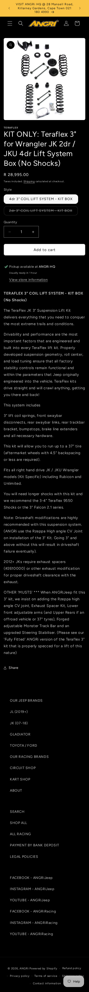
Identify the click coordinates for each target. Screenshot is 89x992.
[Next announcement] (79, 8)
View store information (28, 280)
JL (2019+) (19, 712)
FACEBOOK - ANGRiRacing (33, 911)
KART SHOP (20, 779)
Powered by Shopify (43, 968)
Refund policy (71, 968)
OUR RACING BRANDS (29, 757)
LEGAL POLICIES (24, 857)
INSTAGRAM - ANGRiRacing (34, 923)
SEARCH (17, 812)
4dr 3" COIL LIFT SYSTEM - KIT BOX (41, 199)
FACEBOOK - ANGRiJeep (31, 878)
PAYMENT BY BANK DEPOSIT (34, 845)
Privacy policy (20, 976)
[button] (9, 23)
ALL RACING (20, 834)
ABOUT (16, 790)
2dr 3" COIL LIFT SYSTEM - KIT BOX (43, 212)
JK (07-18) (19, 723)
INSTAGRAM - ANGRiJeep (32, 889)
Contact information (47, 983)
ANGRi (24, 968)
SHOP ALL (18, 823)
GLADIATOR (20, 734)
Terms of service (45, 976)
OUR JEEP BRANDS (26, 700)
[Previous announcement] (9, 8)
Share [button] (14, 668)
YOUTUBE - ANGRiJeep (30, 900)
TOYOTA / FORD (23, 745)
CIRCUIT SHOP (23, 768)
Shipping (29, 181)
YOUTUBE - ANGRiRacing (31, 934)
